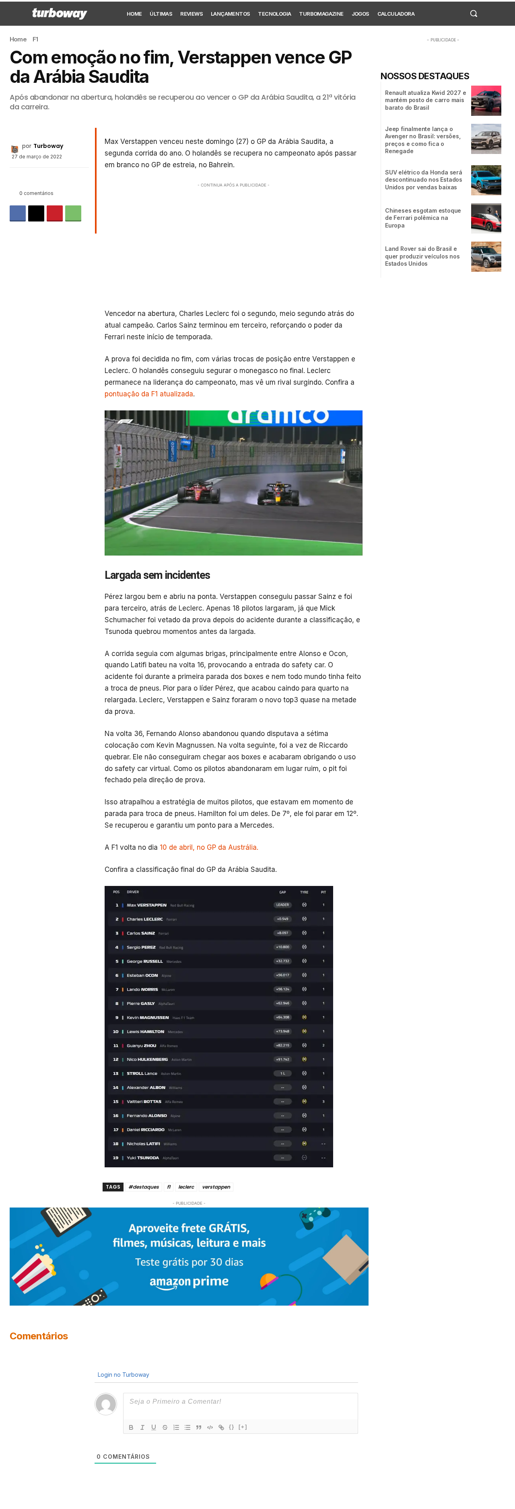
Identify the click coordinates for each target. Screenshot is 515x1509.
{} (232, 1427)
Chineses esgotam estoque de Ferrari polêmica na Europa (423, 217)
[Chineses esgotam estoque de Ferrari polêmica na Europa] (486, 218)
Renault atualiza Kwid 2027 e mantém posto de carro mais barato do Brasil (425, 100)
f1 (168, 1186)
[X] (36, 213)
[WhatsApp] (73, 213)
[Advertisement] (234, 245)
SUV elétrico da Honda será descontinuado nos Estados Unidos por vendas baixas (423, 179)
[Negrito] (131, 1427)
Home (18, 39)
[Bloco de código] (210, 1427)
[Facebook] (18, 213)
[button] (473, 13)
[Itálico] (142, 1427)
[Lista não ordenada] (187, 1427)
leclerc (186, 1186)
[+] (243, 1427)
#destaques (143, 1186)
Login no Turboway (122, 1374)
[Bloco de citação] (198, 1427)
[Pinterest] (55, 213)
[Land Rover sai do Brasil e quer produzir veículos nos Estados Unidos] (486, 257)
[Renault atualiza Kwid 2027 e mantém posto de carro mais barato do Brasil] (486, 101)
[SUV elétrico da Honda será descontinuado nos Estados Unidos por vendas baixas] (486, 180)
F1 (35, 39)
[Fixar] (165, 1427)
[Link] (221, 1427)
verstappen (216, 1186)
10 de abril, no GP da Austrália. (209, 847)
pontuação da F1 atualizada (149, 394)
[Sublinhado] (153, 1427)
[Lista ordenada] (176, 1427)
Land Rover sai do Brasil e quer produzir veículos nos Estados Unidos (422, 256)
